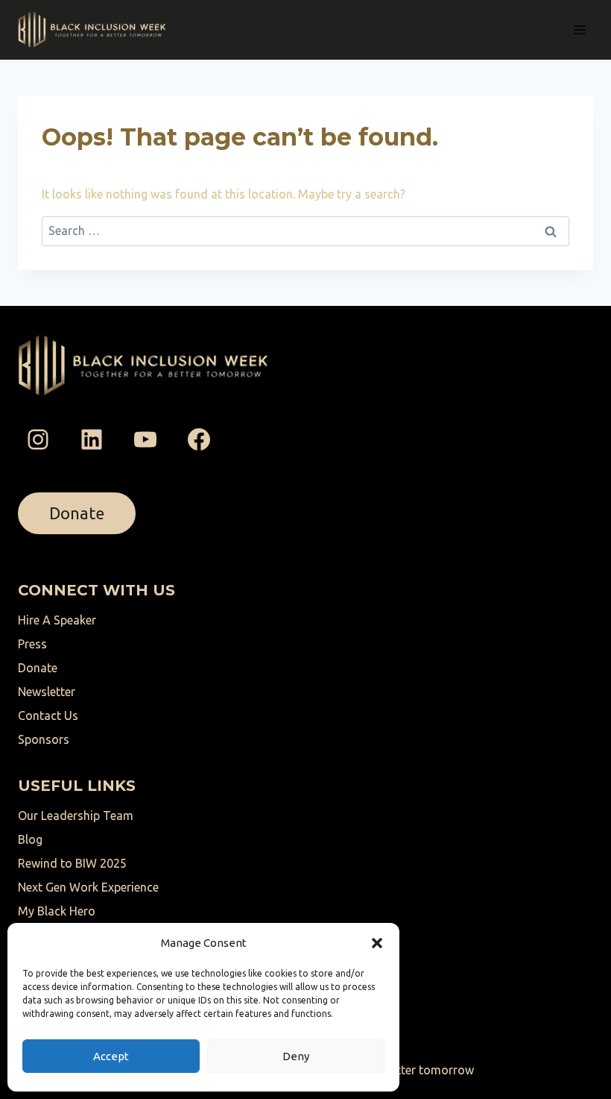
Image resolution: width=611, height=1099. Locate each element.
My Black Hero (56, 911)
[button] (377, 943)
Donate (37, 667)
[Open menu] (579, 29)
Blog (30, 839)
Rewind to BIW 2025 (72, 863)
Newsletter (46, 691)
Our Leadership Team (75, 815)
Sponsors (43, 739)
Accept (111, 1056)
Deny (295, 1056)
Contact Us (48, 715)
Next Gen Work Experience (88, 887)
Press (32, 644)
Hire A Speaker (57, 620)
